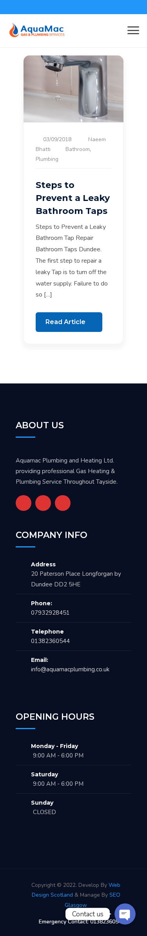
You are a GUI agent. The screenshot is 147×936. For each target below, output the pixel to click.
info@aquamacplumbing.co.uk (70, 669)
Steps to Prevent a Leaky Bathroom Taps (73, 198)
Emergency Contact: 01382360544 (82, 921)
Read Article (66, 322)
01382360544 (50, 641)
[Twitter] (43, 503)
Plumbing (47, 159)
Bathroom (77, 149)
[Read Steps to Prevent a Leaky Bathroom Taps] (73, 88)
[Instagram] (63, 503)
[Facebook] (23, 503)
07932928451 (50, 613)
